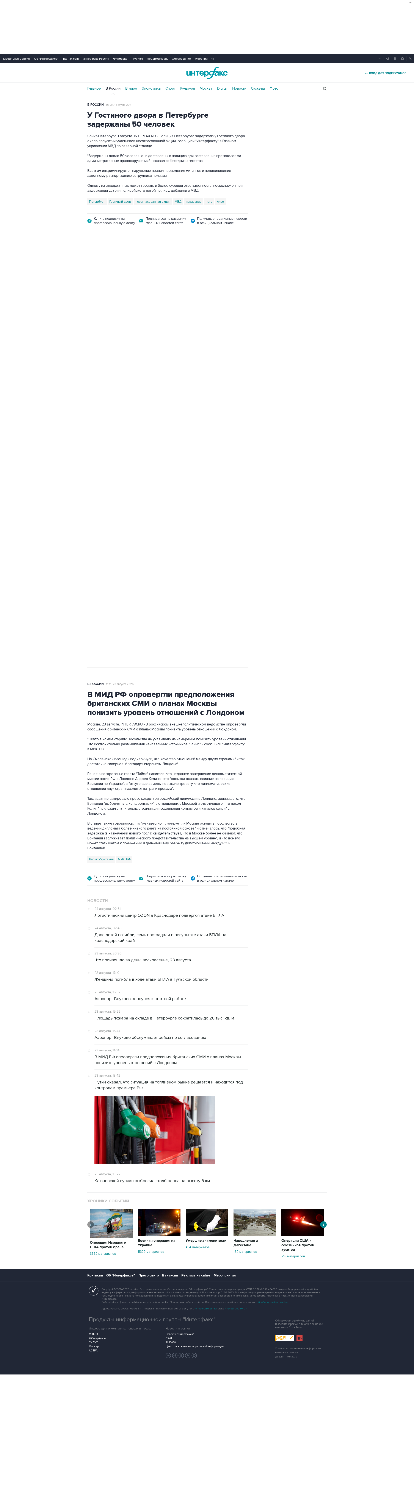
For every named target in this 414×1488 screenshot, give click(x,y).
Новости (239, 88)
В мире (131, 88)
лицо (220, 202)
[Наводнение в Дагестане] (255, 1235)
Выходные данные (286, 1352)
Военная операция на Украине (156, 1243)
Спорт (170, 88)
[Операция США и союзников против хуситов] (302, 1235)
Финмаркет (121, 59)
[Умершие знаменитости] (207, 1235)
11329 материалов (151, 1252)
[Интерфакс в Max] (194, 1355)
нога (209, 202)
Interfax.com (71, 59)
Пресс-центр (148, 1275)
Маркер (94, 1346)
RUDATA (171, 1342)
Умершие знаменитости (206, 1241)
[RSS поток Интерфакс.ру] (188, 1355)
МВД (178, 202)
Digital (222, 88)
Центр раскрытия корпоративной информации (195, 1346)
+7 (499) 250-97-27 (236, 1308)
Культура (187, 88)
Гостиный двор (120, 202)
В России (113, 88)
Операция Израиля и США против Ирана (108, 1245)
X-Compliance (97, 1338)
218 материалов (293, 1256)
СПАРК (93, 1334)
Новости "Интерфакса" (180, 1334)
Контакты (95, 1275)
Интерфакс (207, 73)
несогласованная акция (152, 202)
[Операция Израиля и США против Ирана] (111, 1237)
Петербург (97, 202)
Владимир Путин (101, 460)
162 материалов (245, 1252)
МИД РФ (124, 859)
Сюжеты (258, 88)
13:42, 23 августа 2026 (120, 258)
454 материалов (198, 1247)
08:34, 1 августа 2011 (118, 105)
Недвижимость (157, 59)
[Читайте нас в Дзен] (168, 1355)
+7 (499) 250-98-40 (205, 1308)
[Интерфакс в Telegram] (175, 1355)
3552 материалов (103, 1254)
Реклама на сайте (195, 1275)
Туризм (138, 59)
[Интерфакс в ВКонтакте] (181, 1355)
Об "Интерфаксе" (46, 59)
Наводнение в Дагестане (246, 1243)
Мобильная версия (16, 59)
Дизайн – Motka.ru (286, 1356)
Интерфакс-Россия (96, 59)
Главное (94, 88)
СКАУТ (93, 1342)
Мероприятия (204, 59)
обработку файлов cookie (272, 1302)
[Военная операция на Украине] (159, 1235)
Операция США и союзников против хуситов (297, 1245)
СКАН (169, 1338)
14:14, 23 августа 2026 (120, 684)
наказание (193, 202)
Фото (274, 88)
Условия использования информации (298, 1348)
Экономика (151, 88)
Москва (206, 88)
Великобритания (101, 859)
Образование (181, 59)
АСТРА (93, 1350)
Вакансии (170, 1275)
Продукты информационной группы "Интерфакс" (152, 1319)
